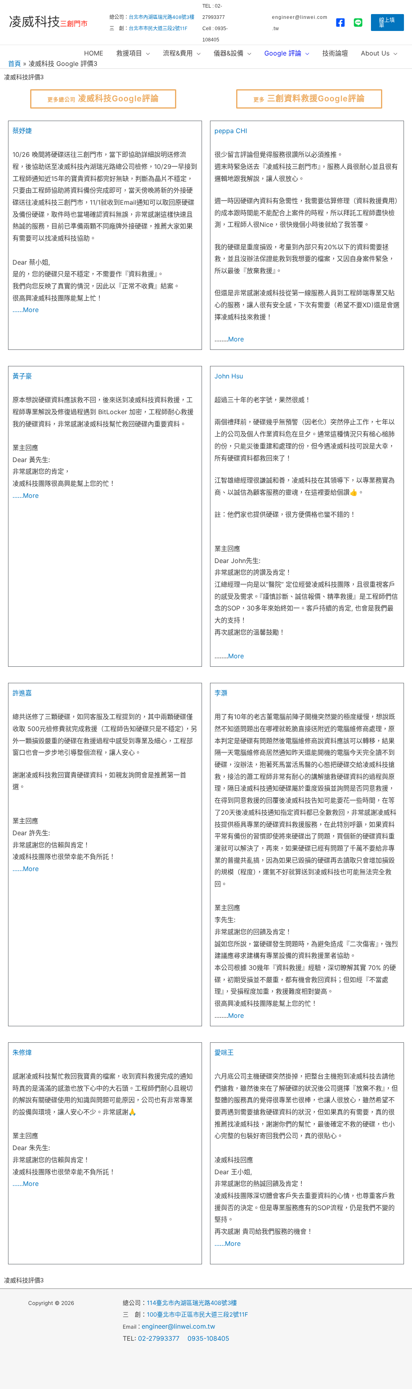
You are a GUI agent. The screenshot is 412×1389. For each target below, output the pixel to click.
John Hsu (228, 376)
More (236, 339)
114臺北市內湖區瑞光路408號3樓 (192, 1303)
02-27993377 (161, 1338)
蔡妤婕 (22, 131)
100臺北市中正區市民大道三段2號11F (197, 1314)
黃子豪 (22, 376)
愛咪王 (224, 1052)
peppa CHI (230, 131)
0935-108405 (208, 1338)
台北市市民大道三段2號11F (158, 28)
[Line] (358, 22)
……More (25, 310)
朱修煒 (22, 1052)
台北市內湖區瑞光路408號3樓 (161, 17)
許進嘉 (22, 693)
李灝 (220, 693)
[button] (387, 22)
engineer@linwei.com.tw (178, 1326)
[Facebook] (340, 22)
